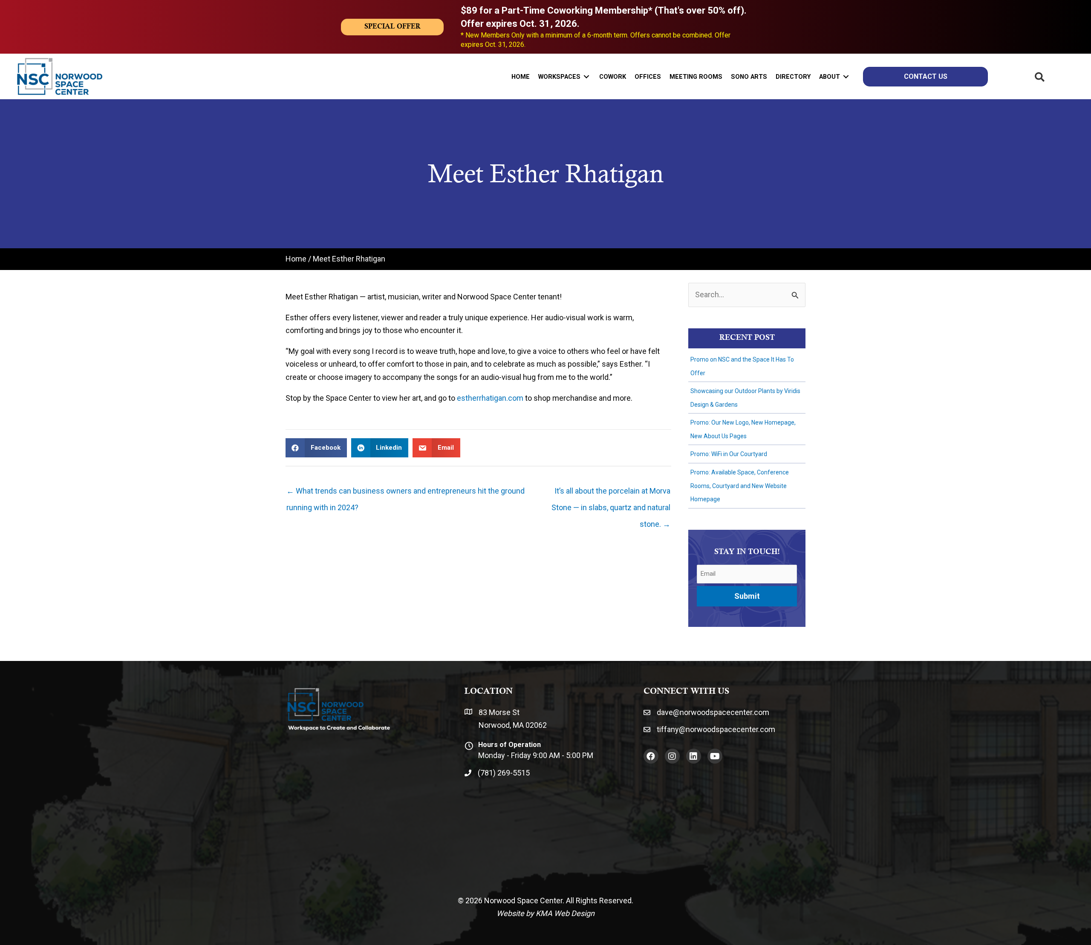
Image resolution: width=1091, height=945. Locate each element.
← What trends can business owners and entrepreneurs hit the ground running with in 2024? (405, 493)
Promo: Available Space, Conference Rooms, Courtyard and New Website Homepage (739, 486)
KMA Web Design (565, 913)
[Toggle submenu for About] (846, 76)
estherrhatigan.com (490, 398)
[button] (651, 756)
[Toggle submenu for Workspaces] (586, 76)
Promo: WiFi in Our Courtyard (728, 454)
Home (296, 258)
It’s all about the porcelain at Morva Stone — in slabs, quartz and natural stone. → (610, 493)
